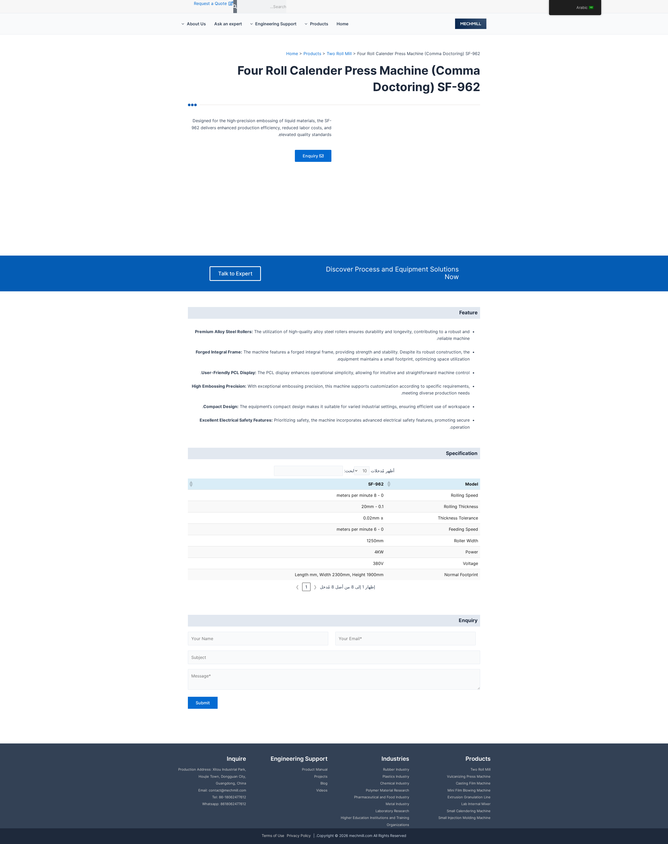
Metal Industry (397, 804)
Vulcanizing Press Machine (469, 776)
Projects (320, 776)
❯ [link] (297, 586)
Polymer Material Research (387, 790)
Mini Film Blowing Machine (469, 790)
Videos (321, 790)
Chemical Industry (394, 783)
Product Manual (314, 769)
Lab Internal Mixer (476, 804)
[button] (389, 484)
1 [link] (306, 586)
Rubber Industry (396, 769)
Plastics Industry (396, 776)
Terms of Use (273, 835)
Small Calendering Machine (469, 811)
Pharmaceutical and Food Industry (381, 797)
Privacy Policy (299, 835)
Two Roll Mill (480, 769)
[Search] (235, 6)
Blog (323, 783)
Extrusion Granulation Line (469, 797)
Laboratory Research (392, 811)
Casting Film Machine (473, 783)
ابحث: (349, 470)
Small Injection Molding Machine (464, 818)
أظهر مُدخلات (382, 470)
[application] (307, 23)
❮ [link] (315, 586)
